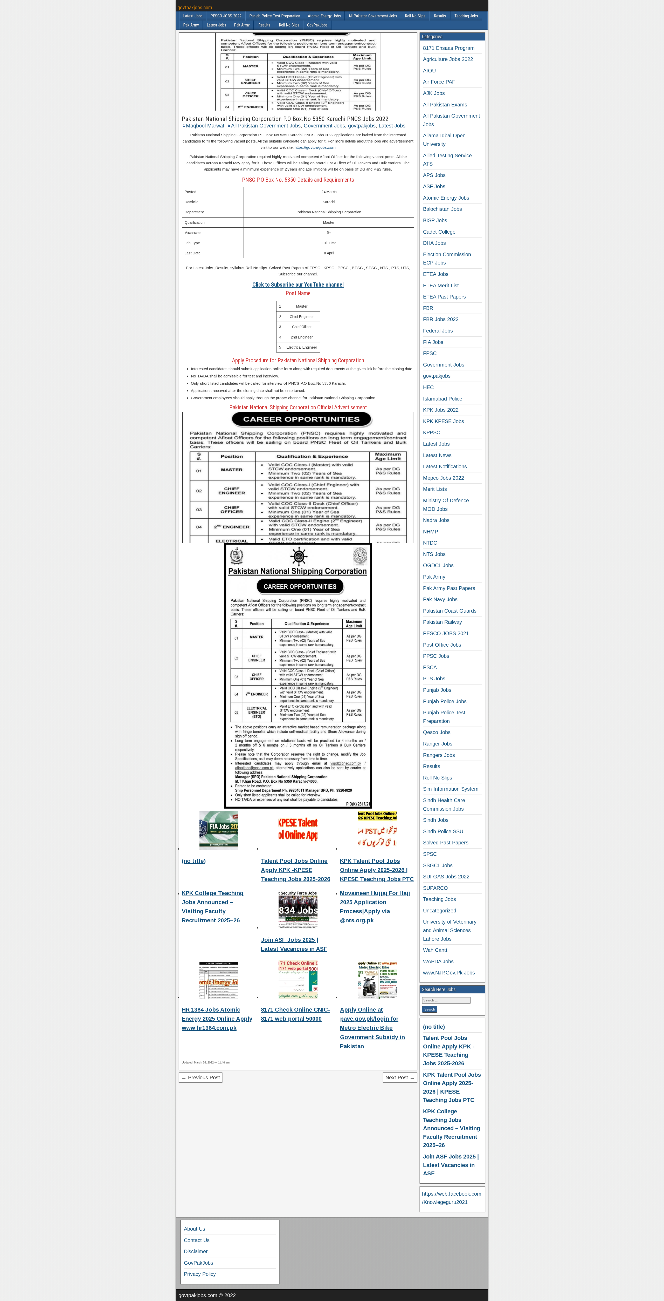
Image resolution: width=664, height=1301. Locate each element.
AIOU (429, 70)
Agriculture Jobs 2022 (448, 59)
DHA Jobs (434, 243)
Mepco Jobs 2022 (443, 478)
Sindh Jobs (435, 820)
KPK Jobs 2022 (441, 410)
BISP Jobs (435, 220)
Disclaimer (196, 1251)
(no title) (194, 861)
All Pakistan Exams (445, 104)
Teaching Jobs (466, 15)
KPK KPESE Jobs (443, 421)
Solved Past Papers (445, 842)
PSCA (430, 667)
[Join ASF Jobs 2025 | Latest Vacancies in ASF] (298, 910)
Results (440, 15)
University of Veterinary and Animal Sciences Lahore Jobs (449, 930)
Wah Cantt (435, 950)
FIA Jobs (433, 342)
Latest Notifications (445, 466)
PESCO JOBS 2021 (446, 633)
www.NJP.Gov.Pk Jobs (449, 972)
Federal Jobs (438, 331)
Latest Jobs (193, 15)
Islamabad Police (442, 399)
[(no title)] (218, 831)
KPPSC (431, 432)
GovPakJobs (317, 25)
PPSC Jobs (436, 656)
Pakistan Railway (442, 622)
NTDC (430, 543)
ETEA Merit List (441, 285)
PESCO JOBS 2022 (225, 15)
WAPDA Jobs (438, 961)
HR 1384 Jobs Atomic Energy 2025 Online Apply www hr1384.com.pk (217, 1018)
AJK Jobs (434, 93)
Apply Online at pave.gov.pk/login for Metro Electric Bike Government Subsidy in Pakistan (372, 1027)
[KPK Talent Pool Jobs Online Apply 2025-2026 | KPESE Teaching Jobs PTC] (377, 831)
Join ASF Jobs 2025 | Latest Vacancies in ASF (451, 1165)
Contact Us (197, 1240)
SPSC (430, 854)
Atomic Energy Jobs (324, 15)
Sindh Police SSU (443, 831)
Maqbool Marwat (205, 125)
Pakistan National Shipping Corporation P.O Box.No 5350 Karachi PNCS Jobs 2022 (285, 119)
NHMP (430, 531)
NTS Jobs (434, 554)
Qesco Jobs (437, 732)
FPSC (430, 353)
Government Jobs (324, 125)
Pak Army (191, 25)
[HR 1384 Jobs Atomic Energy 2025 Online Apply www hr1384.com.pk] (218, 980)
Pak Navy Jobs (440, 599)
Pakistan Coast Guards (449, 611)
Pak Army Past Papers (449, 588)
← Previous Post (200, 1077)
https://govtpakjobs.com (315, 147)
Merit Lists (435, 489)
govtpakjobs (362, 125)
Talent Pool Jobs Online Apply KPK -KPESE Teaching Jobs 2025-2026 (295, 870)
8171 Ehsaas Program (449, 48)
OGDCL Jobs (438, 565)
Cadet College (439, 232)
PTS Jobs (434, 678)
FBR (428, 308)
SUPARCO (435, 888)
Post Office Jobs (442, 645)
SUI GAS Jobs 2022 (446, 876)
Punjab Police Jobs (445, 701)
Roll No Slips (415, 15)
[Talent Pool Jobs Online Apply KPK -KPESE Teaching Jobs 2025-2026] (298, 831)
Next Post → (400, 1077)
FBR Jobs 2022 (441, 319)
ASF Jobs (434, 186)
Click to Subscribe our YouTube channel (298, 284)
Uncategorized (439, 910)
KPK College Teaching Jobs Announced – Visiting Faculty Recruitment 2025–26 (451, 1128)
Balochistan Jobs (442, 209)
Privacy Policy (200, 1274)
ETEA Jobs (435, 274)
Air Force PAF (439, 82)
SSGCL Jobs (438, 865)
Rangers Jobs (439, 755)
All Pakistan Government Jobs (373, 15)
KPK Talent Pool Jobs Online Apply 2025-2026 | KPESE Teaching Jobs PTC (377, 870)
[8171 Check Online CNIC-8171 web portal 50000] (298, 980)
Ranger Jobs (437, 744)
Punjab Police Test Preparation (274, 15)
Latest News (437, 455)
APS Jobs (434, 175)
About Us (194, 1229)
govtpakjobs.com (194, 7)
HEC (428, 387)
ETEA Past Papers (444, 297)
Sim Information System (451, 789)
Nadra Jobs (436, 520)
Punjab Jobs (437, 690)
